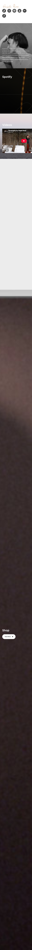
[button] (4, 11)
